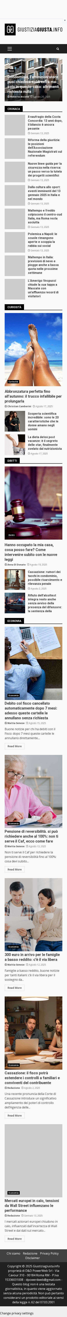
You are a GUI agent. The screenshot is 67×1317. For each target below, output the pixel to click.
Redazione (13, 1087)
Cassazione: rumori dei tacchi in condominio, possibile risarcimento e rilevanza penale (15, 579)
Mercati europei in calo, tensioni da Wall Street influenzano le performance (33, 1160)
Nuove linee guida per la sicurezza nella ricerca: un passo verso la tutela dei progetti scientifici (15, 172)
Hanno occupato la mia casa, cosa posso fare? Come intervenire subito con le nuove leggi (33, 503)
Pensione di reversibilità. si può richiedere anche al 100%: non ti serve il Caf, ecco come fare (33, 791)
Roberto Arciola (19, 96)
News (11, 71)
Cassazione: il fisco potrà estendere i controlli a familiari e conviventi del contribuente (33, 1033)
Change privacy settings (17, 1313)
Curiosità (13, 381)
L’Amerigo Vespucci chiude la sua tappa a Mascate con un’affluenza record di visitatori (15, 289)
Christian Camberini (19, 406)
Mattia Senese (16, 723)
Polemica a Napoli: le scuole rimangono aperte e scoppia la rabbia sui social (15, 242)
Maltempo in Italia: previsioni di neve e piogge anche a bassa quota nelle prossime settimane (15, 265)
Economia (14, 695)
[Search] (58, 49)
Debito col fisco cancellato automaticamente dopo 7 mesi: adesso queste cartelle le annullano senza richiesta (33, 663)
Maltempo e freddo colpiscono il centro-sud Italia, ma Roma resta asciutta (15, 219)
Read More (15, 746)
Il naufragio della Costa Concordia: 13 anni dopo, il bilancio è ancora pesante (15, 125)
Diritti (12, 535)
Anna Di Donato (16, 564)
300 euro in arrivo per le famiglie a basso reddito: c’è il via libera (33, 914)
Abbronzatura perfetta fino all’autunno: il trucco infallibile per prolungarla (33, 349)
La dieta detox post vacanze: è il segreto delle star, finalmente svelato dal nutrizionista (15, 444)
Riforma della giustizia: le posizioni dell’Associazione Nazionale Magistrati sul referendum (15, 148)
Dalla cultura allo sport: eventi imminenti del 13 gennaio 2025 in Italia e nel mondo (15, 195)
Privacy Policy (49, 1253)
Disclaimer (32, 1258)
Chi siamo (13, 1253)
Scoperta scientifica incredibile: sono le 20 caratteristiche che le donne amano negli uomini (15, 421)
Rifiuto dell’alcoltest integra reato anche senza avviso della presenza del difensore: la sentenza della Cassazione (15, 603)
